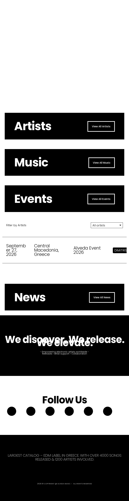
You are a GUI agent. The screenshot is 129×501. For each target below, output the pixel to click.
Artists (32, 126)
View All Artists (101, 126)
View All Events (101, 199)
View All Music (101, 163)
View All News (101, 297)
